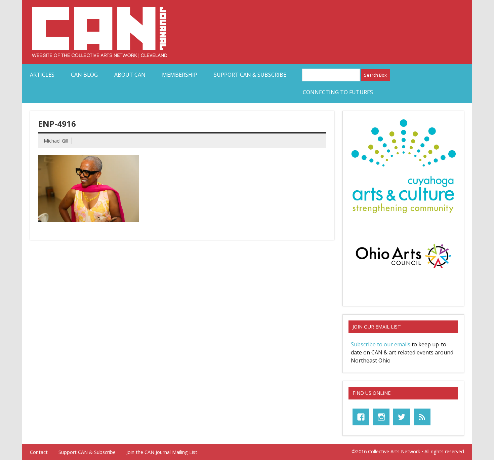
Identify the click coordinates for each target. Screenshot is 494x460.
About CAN (130, 74)
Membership (179, 74)
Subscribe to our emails (380, 344)
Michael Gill (56, 141)
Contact (39, 452)
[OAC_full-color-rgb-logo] (403, 270)
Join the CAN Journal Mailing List (161, 452)
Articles (42, 74)
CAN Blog (84, 74)
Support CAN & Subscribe (250, 74)
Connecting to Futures (338, 92)
